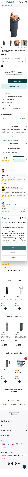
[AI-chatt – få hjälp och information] (24, 467)
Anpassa (13, 252)
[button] (3, 5)
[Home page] (9, 2)
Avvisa (14, 257)
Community (14, 152)
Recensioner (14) (6, 152)
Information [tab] (12, 222)
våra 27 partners (9, 230)
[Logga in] (20, 2)
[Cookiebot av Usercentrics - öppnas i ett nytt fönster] (20, 218)
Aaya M (8, 171)
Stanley (14, 404)
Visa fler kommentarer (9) (14, 270)
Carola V (8, 187)
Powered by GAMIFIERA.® (14, 273)
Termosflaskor (6, 404)
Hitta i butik (20, 61)
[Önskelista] (23, 2)
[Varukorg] (26, 2)
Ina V (7, 204)
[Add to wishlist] (25, 35)
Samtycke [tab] (4, 222)
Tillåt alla (14, 247)
